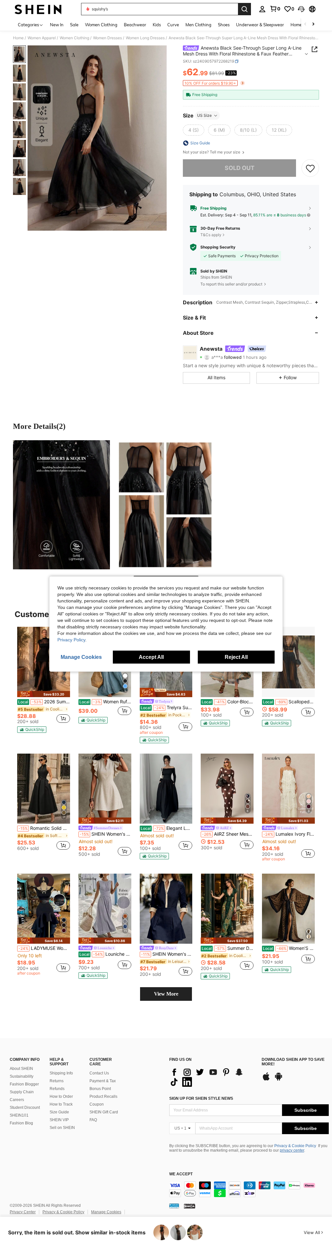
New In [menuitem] (57, 24)
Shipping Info (61, 1073)
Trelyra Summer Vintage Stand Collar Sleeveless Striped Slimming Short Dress (167, 707)
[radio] (193, 130)
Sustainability (21, 1076)
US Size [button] (204, 115)
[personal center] (262, 9)
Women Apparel (42, 38)
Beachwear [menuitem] (135, 24)
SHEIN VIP (59, 1120)
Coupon (96, 1104)
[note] (43, 694)
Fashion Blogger (24, 1084)
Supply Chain (22, 1092)
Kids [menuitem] (157, 24)
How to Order (61, 1096)
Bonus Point (100, 1088)
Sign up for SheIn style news (201, 1098)
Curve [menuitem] (173, 24)
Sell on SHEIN (62, 1127)
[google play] (278, 1079)
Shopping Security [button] (217, 247)
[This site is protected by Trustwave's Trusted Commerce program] (174, 1206)
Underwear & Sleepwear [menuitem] (260, 24)
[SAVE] (310, 168)
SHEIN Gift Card (103, 1112)
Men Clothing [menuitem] (198, 24)
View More (166, 994)
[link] (274, 9)
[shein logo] (38, 9)
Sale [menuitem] (74, 24)
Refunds (57, 1088)
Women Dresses (107, 38)
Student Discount (25, 1107)
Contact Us (99, 1073)
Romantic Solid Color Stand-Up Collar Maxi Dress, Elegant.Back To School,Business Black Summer (44, 828)
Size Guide (59, 1112)
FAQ (93, 1120)
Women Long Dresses (145, 38)
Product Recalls (103, 1096)
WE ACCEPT (181, 1174)
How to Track (61, 1104)
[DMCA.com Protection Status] (189, 1206)
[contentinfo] (249, 1189)
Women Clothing (74, 38)
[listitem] (44, 679)
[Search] (244, 9)
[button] (301, 9)
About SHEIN (21, 1068)
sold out (240, 167)
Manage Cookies (106, 1212)
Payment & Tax (102, 1081)
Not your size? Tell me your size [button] (212, 152)
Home (18, 38)
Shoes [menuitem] (224, 24)
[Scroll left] (305, 24)
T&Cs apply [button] (210, 234)
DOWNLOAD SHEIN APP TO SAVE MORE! (293, 1062)
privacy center (292, 1150)
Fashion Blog (21, 1123)
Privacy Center (23, 1212)
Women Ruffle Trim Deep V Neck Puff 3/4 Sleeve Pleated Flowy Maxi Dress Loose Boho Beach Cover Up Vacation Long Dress (105, 701)
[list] (212, 1077)
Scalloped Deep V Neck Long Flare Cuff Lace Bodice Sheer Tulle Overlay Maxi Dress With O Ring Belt (289, 701)
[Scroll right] (313, 24)
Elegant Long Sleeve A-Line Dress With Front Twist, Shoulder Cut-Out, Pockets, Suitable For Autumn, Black (167, 828)
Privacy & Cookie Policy (295, 1146)
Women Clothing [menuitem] (101, 24)
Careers (17, 1099)
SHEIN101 (19, 1115)
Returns (57, 1081)
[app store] (266, 1079)
